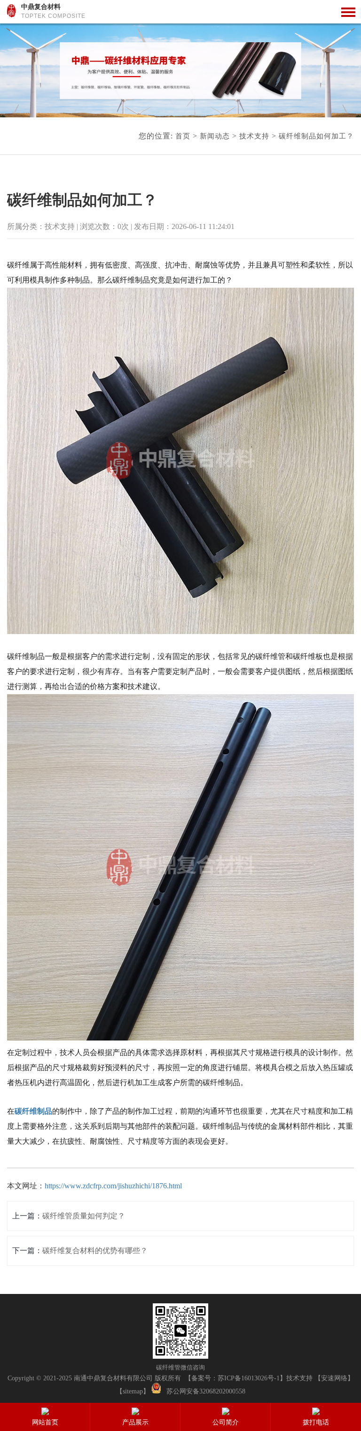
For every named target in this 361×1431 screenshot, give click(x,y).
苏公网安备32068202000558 (205, 1391)
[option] (180, 70)
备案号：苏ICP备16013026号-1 (235, 1378)
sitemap (133, 1391)
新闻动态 (215, 136)
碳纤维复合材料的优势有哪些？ (95, 1251)
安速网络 (334, 1378)
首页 (182, 136)
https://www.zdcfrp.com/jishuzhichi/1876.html (113, 1186)
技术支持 (254, 136)
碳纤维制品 (33, 1111)
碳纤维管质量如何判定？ (83, 1216)
